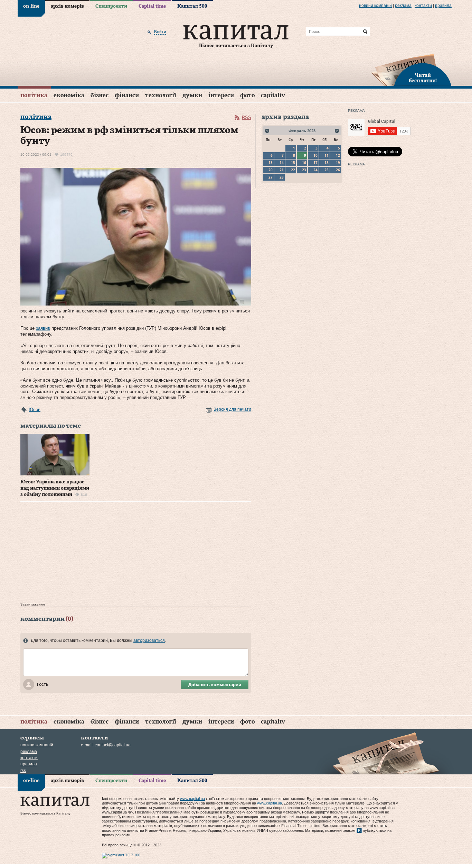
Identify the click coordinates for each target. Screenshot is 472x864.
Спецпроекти (111, 6)
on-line (31, 6)
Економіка (69, 95)
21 (282, 169)
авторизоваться (149, 640)
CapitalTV (273, 95)
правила (443, 5)
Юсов (34, 409)
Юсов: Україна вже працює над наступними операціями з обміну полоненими (54, 488)
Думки (192, 95)
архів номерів (67, 6)
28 (282, 177)
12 (338, 155)
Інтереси (221, 95)
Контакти (423, 5)
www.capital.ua (192, 799)
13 (270, 162)
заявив (43, 328)
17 (315, 162)
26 (338, 169)
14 (282, 162)
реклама (403, 5)
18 (326, 162)
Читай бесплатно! (423, 78)
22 (293, 169)
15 (293, 162)
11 (326, 155)
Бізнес (99, 95)
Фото (247, 95)
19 (338, 162)
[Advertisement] (135, 553)
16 (304, 162)
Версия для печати (232, 409)
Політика (33, 95)
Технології (160, 95)
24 (315, 169)
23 (304, 169)
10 (315, 155)
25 (326, 169)
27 (270, 177)
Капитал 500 (192, 6)
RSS (246, 117)
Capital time (152, 6)
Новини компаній (375, 5)
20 (270, 169)
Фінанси (127, 95)
